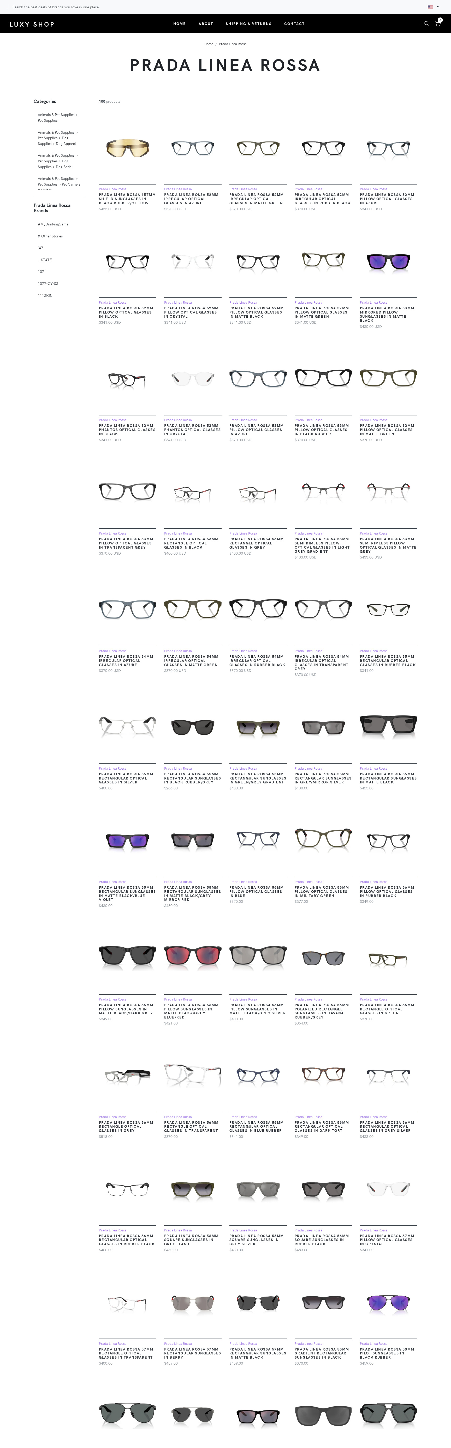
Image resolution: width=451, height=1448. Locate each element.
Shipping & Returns (249, 23)
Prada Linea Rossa (233, 43)
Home (179, 23)
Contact (294, 23)
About (206, 23)
